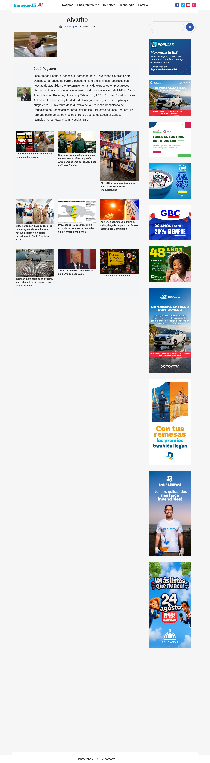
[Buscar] (190, 27)
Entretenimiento (88, 5)
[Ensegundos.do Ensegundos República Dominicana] (28, 5)
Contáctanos (85, 759)
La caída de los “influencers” (116, 275)
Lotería (143, 5)
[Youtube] (188, 5)
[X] (183, 5)
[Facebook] (177, 5)
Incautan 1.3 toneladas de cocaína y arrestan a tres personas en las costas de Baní (34, 282)
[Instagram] (194, 5)
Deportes (109, 5)
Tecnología (126, 5)
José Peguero (71, 26)
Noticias (67, 5)
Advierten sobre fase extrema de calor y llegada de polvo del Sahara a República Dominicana (119, 225)
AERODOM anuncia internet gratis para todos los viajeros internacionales (118, 186)
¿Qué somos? (106, 759)
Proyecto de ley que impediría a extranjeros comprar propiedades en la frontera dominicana (76, 228)
